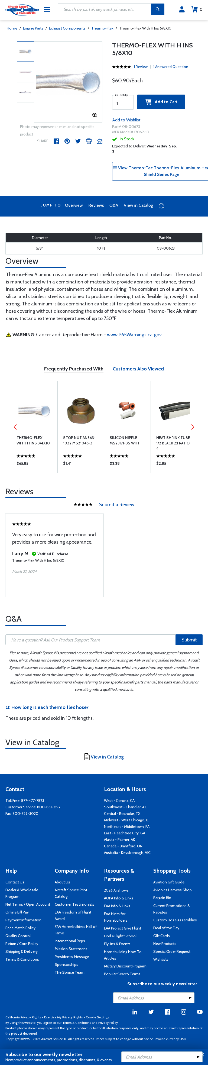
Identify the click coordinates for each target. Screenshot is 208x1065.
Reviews (96, 205)
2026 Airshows (116, 890)
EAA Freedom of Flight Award (73, 915)
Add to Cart (164, 101)
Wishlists (160, 959)
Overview (74, 205)
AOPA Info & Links (118, 898)
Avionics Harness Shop (172, 890)
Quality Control (18, 935)
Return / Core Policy (21, 943)
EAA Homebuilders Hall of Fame (76, 929)
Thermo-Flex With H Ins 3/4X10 (33, 440)
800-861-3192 (48, 807)
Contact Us (14, 882)
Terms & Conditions (22, 959)
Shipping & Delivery (21, 951)
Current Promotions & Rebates (171, 909)
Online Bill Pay (17, 912)
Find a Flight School (120, 936)
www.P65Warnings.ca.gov (134, 334)
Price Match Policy (20, 927)
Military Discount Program (125, 966)
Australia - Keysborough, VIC (127, 852)
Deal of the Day (166, 927)
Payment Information (23, 920)
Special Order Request (171, 951)
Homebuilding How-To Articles (123, 955)
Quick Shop (34, 464)
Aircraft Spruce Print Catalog (71, 893)
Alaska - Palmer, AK (119, 839)
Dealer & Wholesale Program (21, 893)
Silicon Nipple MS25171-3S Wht (125, 440)
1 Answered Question (170, 67)
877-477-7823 (32, 800)
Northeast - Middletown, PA (127, 826)
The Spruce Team (69, 972)
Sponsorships (66, 964)
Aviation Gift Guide (168, 882)
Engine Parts (33, 28)
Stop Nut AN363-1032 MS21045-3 (79, 440)
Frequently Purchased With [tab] (73, 369)
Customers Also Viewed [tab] (138, 369)
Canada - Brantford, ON (123, 846)
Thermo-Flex (102, 28)
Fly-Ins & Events (117, 943)
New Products (164, 943)
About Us (62, 882)
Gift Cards (161, 935)
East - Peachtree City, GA (124, 833)
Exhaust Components (67, 28)
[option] (68, 82)
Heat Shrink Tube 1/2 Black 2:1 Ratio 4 (173, 443)
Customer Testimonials (74, 904)
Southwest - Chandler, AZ (125, 807)
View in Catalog (138, 205)
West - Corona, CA (119, 800)
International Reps (70, 940)
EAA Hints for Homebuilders (116, 917)
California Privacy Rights (23, 1017)
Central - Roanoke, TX (122, 813)
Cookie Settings (97, 1017)
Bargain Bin (162, 897)
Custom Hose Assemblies (175, 920)
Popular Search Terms (122, 974)
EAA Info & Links (117, 905)
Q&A (113, 205)
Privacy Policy (108, 1023)
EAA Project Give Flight (122, 928)
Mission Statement (71, 948)
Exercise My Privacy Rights (63, 1017)
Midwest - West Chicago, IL (126, 820)
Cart (201, 9)
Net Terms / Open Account (27, 904)
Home (12, 28)
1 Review (141, 67)
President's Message (72, 956)
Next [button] (192, 427)
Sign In (182, 9)
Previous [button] (15, 427)
